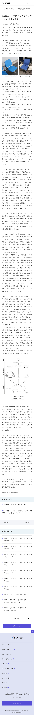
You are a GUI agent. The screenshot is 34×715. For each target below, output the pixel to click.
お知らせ (4, 663)
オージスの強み (6, 678)
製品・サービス (6, 644)
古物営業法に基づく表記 (23, 694)
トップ (3, 8)
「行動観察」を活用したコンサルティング (14, 504)
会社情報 (4, 673)
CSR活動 (4, 682)
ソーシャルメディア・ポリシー (12, 695)
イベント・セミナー (7, 668)
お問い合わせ (16, 626)
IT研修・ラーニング (7, 649)
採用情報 (4, 687)
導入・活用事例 (6, 654)
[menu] (31, 3)
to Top (32, 631)
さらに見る (16, 618)
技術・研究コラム (7, 659)
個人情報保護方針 (10, 693)
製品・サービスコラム (11, 8)
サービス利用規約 (17, 697)
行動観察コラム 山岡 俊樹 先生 (23, 8)
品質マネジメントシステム (21, 693)
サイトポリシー (24, 695)
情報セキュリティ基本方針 (10, 694)
